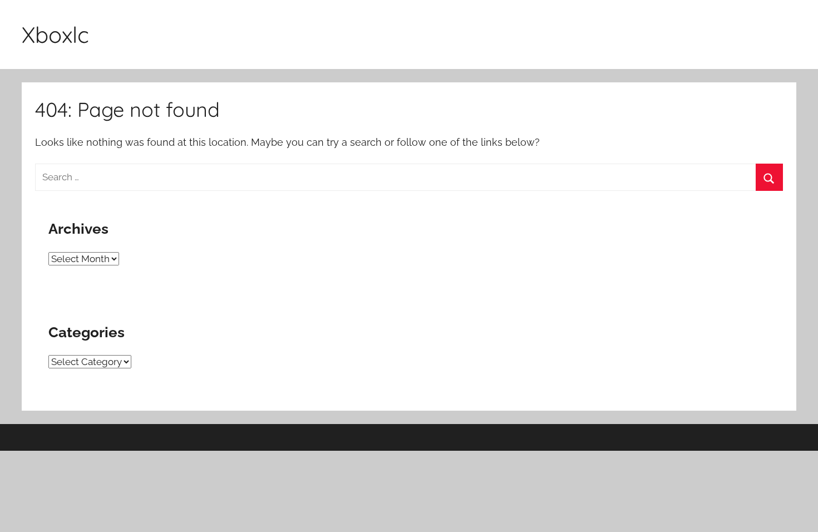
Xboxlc (55, 34)
